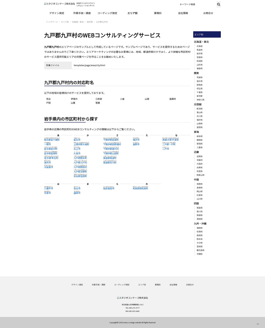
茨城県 (199, 77)
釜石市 (77, 139)
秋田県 (199, 61)
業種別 (157, 13)
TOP (258, 324)
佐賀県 (199, 231)
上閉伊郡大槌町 (81, 144)
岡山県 (199, 191)
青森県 (199, 49)
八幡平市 (48, 188)
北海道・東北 (78, 21)
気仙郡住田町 (80, 176)
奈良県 (199, 171)
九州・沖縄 (200, 223)
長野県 (199, 127)
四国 (196, 203)
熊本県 (199, 239)
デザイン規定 (56, 13)
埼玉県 (199, 88)
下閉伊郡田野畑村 (112, 144)
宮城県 (199, 57)
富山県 (199, 112)
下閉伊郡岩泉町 (111, 139)
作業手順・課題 (82, 13)
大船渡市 (48, 167)
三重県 (199, 147)
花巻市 (47, 193)
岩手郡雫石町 (51, 158)
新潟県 (199, 108)
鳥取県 (199, 183)
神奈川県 (200, 99)
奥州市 (47, 162)
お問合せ (208, 13)
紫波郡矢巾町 (109, 162)
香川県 (199, 211)
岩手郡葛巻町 (50, 153)
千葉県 (199, 92)
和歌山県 (200, 175)
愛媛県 (199, 215)
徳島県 (199, 207)
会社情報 (183, 13)
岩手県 (90, 21)
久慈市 (77, 153)
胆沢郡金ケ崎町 (52, 139)
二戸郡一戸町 (169, 144)
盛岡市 (77, 193)
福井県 (199, 119)
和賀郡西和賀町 (140, 188)
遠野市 (136, 144)
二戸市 (165, 148)
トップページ (52, 21)
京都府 (199, 160)
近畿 (196, 152)
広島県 (199, 195)
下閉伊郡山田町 (111, 153)
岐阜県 (199, 136)
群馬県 (199, 84)
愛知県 (199, 143)
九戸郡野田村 (80, 167)
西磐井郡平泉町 (170, 139)
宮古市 (77, 188)
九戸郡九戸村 (102, 21)
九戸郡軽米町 (80, 158)
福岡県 (199, 227)
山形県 (199, 64)
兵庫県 (199, 167)
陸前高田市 (108, 188)
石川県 (199, 116)
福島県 (199, 68)
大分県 (199, 242)
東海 (196, 132)
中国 (196, 179)
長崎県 (199, 235)
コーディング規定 (107, 13)
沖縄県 (199, 253)
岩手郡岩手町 (50, 148)
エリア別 (132, 13)
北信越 (197, 104)
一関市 (47, 144)
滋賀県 (199, 156)
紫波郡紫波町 (109, 158)
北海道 (199, 46)
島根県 (199, 187)
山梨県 (199, 123)
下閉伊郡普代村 (111, 148)
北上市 (77, 148)
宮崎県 (199, 246)
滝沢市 (136, 139)
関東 (196, 73)
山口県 (199, 198)
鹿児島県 (200, 250)
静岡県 (199, 140)
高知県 (199, 218)
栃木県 (199, 81)
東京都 (199, 96)
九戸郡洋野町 (80, 171)
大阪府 (199, 163)
